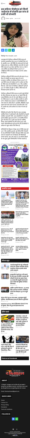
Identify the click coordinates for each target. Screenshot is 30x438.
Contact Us (4, 402)
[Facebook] (2, 50)
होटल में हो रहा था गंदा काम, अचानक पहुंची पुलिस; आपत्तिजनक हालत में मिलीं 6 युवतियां (22, 214)
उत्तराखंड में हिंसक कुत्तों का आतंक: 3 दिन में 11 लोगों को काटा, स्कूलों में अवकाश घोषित (22, 248)
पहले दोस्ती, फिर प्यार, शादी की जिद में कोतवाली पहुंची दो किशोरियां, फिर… (7, 347)
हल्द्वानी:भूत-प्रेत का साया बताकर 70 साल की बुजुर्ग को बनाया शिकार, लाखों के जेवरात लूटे (7, 240)
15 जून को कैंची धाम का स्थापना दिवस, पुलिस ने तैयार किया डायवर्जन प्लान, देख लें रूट (7, 327)
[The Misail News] (15, 3)
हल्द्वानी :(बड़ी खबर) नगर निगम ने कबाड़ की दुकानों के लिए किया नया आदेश (22, 239)
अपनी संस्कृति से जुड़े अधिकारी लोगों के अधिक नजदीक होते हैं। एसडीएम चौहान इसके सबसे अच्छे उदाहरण (7, 202)
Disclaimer (4, 407)
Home (3, 400)
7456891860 (19, 433)
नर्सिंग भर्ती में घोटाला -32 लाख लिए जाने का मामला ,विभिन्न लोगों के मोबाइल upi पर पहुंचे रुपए (7, 222)
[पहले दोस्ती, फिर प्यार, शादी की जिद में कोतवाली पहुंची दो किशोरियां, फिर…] (7, 339)
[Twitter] (6, 50)
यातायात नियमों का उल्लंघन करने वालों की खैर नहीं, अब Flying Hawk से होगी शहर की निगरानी (22, 348)
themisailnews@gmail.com (12, 391)
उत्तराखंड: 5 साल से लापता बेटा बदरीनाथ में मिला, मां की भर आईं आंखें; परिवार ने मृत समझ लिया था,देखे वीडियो (22, 320)
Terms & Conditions (6, 409)
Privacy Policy (5, 405)
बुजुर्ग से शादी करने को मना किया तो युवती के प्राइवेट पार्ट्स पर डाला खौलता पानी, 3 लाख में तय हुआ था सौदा (22, 231)
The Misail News (16, 431)
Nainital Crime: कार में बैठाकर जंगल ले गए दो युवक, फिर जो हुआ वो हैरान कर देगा (7, 231)
